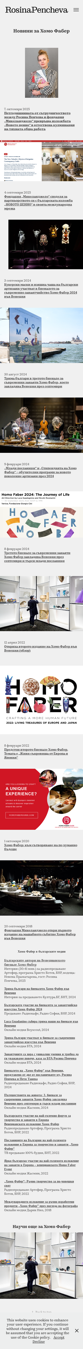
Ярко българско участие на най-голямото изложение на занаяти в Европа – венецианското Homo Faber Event (41, 1165)
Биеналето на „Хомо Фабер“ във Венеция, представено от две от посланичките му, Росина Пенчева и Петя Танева (38, 1075)
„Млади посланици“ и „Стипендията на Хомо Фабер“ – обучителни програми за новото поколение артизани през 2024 (40, 472)
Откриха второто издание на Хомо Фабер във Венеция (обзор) (40, 648)
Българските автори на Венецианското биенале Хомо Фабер (34, 962)
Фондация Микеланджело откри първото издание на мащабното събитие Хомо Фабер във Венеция (40, 934)
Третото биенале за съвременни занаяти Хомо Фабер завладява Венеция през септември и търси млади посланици (37, 557)
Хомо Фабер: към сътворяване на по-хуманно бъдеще (40, 847)
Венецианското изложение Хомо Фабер (31, 1124)
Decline (39, 1341)
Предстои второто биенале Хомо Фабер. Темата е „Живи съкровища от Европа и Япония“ (36, 753)
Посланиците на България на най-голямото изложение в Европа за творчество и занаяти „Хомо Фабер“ (41, 1144)
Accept (59, 1337)
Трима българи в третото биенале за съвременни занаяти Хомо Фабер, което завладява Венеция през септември (36, 382)
